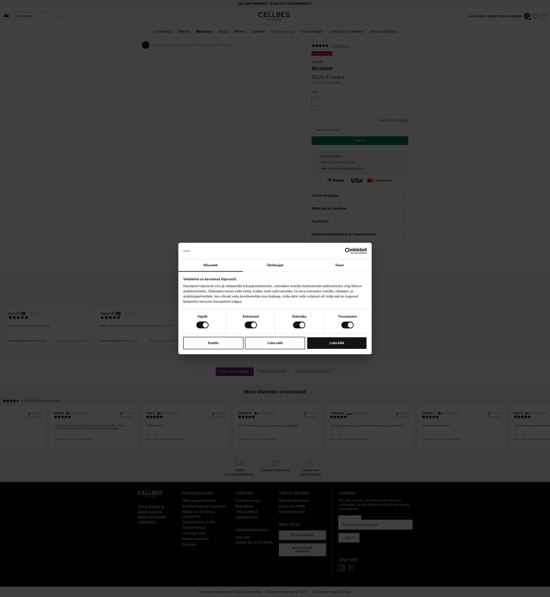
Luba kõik (337, 343)
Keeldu (213, 343)
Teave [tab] (339, 265)
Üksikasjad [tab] (275, 265)
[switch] (251, 325)
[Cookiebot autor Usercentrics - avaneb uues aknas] (348, 251)
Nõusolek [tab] (210, 265)
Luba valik (275, 343)
